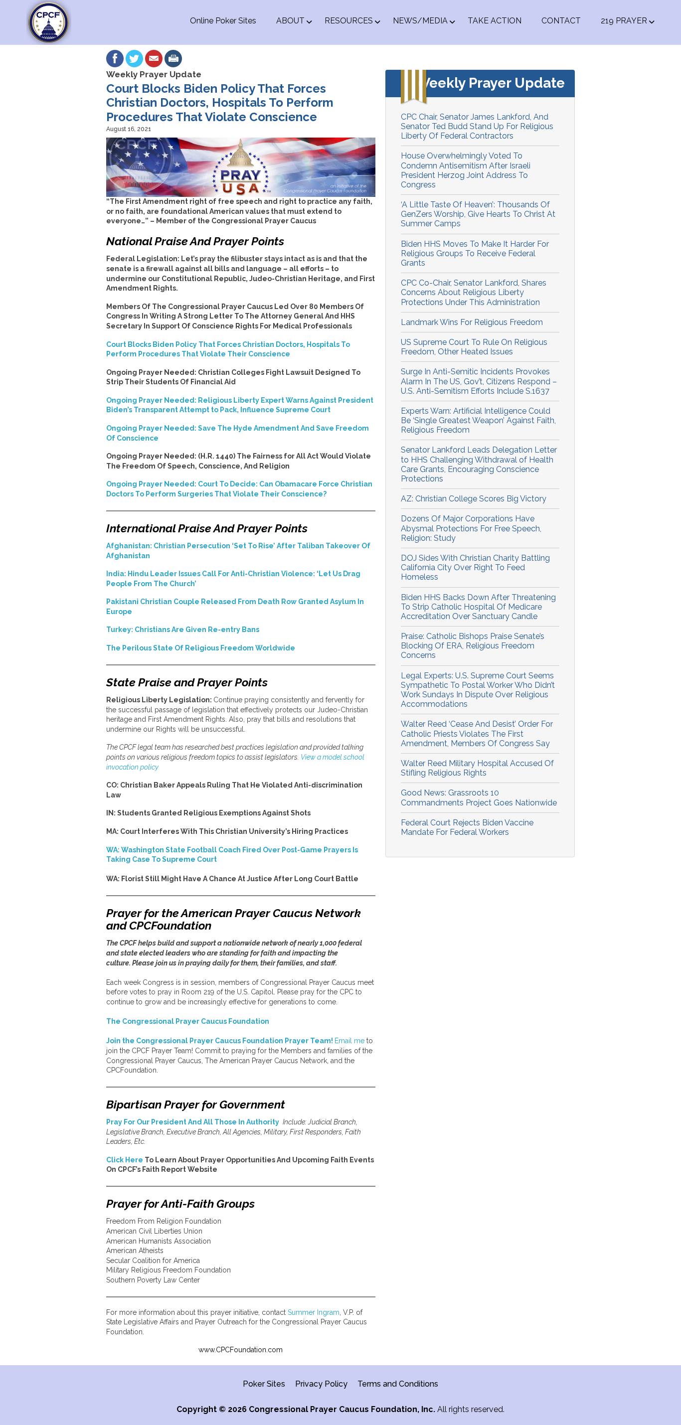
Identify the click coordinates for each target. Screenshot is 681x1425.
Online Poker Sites (223, 20)
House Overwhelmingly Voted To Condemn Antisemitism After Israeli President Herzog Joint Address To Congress (465, 170)
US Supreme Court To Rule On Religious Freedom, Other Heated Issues (474, 346)
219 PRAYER (624, 20)
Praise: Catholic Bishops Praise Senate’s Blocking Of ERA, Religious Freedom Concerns (472, 646)
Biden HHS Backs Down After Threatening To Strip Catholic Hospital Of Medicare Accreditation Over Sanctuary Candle (478, 607)
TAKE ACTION (494, 20)
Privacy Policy (321, 1384)
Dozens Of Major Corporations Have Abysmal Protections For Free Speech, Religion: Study (471, 528)
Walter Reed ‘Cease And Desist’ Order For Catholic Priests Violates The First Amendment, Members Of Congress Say (477, 733)
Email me (349, 1041)
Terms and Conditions (397, 1384)
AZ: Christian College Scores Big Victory (473, 498)
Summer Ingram (314, 1312)
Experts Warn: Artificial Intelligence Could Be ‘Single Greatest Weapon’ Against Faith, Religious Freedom (478, 420)
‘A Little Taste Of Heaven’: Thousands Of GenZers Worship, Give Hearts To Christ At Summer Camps (478, 214)
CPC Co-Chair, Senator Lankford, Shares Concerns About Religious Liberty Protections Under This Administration (473, 292)
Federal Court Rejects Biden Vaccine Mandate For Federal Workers (467, 827)
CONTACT (561, 20)
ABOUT (290, 20)
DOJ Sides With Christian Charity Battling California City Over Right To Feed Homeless (475, 567)
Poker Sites (264, 1384)
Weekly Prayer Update (153, 74)
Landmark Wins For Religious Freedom (472, 322)
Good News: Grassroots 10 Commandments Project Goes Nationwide (479, 797)
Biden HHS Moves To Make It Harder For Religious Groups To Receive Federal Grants (475, 253)
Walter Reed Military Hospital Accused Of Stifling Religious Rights (477, 768)
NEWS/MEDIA (420, 20)
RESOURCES (349, 20)
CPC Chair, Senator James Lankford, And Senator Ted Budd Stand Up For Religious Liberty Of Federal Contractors (477, 126)
